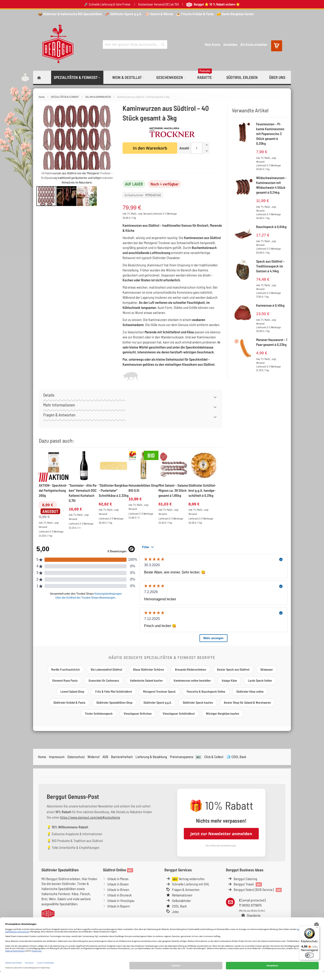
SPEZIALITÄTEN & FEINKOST (65, 96)
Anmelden (230, 44)
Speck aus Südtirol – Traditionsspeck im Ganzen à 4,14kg (270, 266)
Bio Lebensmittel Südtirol (106, 669)
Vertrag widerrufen (189, 879)
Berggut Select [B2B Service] (257, 889)
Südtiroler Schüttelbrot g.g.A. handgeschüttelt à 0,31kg (202, 490)
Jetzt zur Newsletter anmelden (221, 833)
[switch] (309, 955)
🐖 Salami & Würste (159, 14)
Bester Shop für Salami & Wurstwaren (247, 702)
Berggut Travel (247, 884)
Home (42, 96)
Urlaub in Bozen (118, 884)
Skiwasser (266, 669)
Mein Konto (212, 44)
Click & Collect (213, 757)
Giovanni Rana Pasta (65, 680)
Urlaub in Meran (117, 879)
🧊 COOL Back (236, 757)
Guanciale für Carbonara (104, 680)
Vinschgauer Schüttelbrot (179, 713)
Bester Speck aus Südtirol (233, 669)
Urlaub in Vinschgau (120, 900)
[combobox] (135, 44)
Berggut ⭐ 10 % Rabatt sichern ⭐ (216, 4)
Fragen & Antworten (185, 889)
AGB (105, 757)
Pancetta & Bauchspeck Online (206, 691)
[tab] (130, 397)
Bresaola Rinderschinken (190, 669)
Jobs (175, 911)
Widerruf (94, 757)
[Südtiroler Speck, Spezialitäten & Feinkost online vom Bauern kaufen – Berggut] (55, 44)
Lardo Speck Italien (260, 680)
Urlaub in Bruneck (119, 895)
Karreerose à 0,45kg (270, 305)
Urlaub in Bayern (118, 906)
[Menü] (317, 928)
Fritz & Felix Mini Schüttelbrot (113, 691)
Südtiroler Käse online (250, 691)
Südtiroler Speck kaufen (198, 702)
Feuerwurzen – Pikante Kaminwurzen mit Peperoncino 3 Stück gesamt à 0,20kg (270, 133)
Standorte (254, 915)
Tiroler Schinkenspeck (99, 713)
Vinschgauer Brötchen (138, 713)
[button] (45, 145)
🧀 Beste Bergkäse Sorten (235, 14)
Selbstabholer (181, 900)
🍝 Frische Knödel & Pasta (195, 14)
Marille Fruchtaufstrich (65, 669)
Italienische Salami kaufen (146, 680)
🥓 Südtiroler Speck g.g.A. (123, 14)
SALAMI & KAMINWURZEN (98, 96)
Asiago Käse (229, 680)
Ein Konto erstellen (253, 44)
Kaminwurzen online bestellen (192, 680)
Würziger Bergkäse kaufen (222, 713)
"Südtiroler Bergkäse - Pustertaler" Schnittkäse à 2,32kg (113, 490)
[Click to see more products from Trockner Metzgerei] (172, 132)
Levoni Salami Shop (72, 691)
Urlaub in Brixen (118, 889)
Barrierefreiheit (122, 757)
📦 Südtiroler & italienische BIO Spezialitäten (70, 14)
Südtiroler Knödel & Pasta (69, 702)
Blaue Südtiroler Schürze (148, 669)
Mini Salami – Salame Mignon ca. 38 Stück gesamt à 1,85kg (173, 490)
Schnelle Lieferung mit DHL (191, 884)
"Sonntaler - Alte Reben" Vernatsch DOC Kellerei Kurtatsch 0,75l (83, 493)
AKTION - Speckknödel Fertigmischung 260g (53, 490)
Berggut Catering (245, 879)
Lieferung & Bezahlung (151, 757)
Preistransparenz (185, 757)
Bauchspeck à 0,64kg (271, 226)
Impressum (57, 757)
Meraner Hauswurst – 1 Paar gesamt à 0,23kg (271, 342)
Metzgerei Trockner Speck (159, 691)
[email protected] (254, 900)
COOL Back (179, 906)
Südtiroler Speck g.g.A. (157, 702)
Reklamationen (182, 895)
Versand (147, 213)
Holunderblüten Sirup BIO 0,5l (143, 487)
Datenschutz (76, 757)
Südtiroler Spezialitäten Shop (114, 702)
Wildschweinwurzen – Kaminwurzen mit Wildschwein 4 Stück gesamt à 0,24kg (271, 185)
